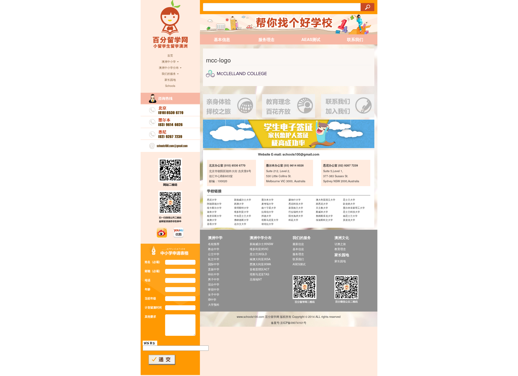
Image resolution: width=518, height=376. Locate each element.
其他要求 (150, 316)
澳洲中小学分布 (169, 67)
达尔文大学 (240, 223)
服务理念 (266, 39)
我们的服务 (169, 74)
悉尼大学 (212, 199)
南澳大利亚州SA (260, 259)
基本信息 (222, 39)
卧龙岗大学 (349, 203)
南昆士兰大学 (350, 215)
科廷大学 (293, 219)
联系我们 (355, 39)
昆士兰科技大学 (351, 211)
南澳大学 (212, 219)
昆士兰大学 (349, 199)
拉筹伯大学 (267, 211)
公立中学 (213, 254)
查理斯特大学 (241, 207)
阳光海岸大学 (296, 215)
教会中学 (213, 249)
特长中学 (213, 274)
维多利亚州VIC (259, 249)
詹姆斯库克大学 (324, 215)
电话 (147, 280)
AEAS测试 (310, 39)
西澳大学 (239, 203)
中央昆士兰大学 (242, 215)
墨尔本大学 (267, 199)
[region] (289, 134)
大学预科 (213, 304)
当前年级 (150, 298)
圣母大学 (212, 223)
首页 (170, 55)
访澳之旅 (340, 244)
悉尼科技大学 (296, 203)
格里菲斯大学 (214, 215)
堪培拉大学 (267, 223)
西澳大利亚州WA (260, 264)
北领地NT (256, 279)
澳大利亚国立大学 (325, 199)
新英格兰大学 (296, 207)
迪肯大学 (212, 211)
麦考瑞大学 (267, 203)
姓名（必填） (153, 262)
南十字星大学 (268, 207)
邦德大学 (266, 215)
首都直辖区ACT (260, 269)
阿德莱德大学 (214, 203)
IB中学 (212, 299)
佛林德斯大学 (241, 219)
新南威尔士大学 (242, 199)
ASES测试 (299, 264)
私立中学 (213, 259)
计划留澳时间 (153, 307)
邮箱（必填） (153, 271)
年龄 (147, 289)
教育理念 (340, 249)
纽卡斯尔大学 (214, 207)
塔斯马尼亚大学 (269, 219)
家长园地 (170, 80)
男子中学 (213, 279)
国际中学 (213, 264)
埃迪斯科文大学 (324, 219)
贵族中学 (213, 269)
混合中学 (213, 284)
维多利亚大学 (241, 211)
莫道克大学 (349, 219)
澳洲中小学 (169, 61)
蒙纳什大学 (295, 199)
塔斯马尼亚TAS (259, 274)
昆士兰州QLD (258, 254)
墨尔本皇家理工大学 (354, 207)
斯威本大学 (322, 211)
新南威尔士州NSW (261, 244)
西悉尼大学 (322, 203)
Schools (170, 86)
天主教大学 (322, 207)
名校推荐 (213, 244)
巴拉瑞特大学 (296, 211)
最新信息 (298, 244)
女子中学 (213, 294)
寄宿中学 (213, 289)
